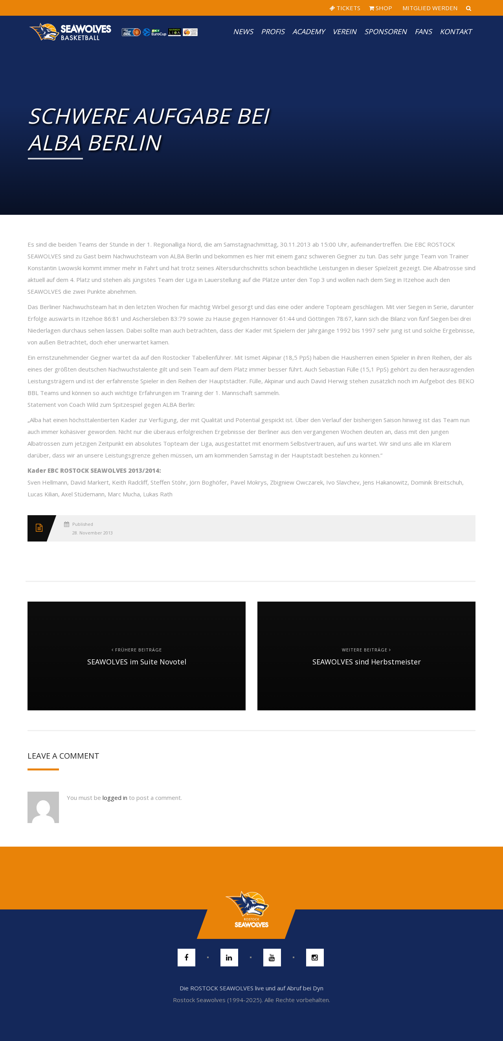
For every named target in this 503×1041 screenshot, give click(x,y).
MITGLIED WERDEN (429, 8)
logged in (115, 797)
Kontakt (456, 31)
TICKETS (347, 8)
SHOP (383, 8)
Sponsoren (385, 31)
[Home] (71, 31)
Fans (423, 31)
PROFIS (273, 31)
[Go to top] (251, 909)
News (243, 31)
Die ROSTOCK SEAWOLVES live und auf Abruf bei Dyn (251, 988)
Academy (308, 31)
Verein (344, 31)
